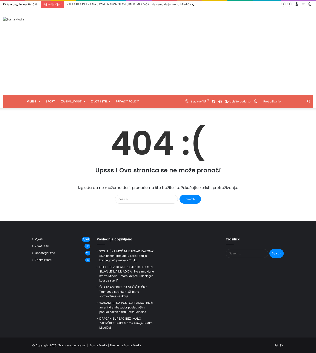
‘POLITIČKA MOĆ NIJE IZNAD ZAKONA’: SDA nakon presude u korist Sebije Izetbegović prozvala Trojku (126, 255)
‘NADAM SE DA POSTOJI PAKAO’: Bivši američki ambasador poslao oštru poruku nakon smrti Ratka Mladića (126, 307)
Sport (50, 101)
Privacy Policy (127, 101)
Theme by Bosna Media (125, 345)
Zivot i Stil (99, 101)
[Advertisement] (158, 63)
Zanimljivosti (72, 101)
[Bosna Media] (13, 19)
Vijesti (32, 101)
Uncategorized (45, 253)
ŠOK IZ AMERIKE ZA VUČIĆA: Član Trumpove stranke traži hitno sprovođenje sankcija (123, 291)
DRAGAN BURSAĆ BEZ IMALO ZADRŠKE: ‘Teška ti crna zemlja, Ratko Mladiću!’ (125, 323)
